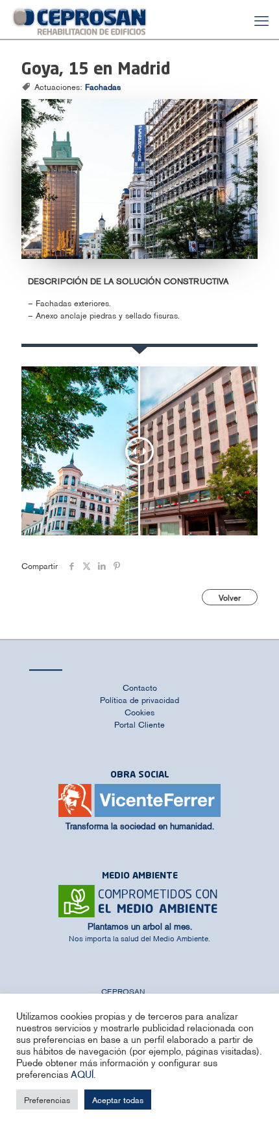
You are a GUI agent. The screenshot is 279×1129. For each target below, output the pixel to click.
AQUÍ (82, 1073)
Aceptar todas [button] (117, 1099)
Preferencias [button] (47, 1099)
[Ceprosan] (80, 19)
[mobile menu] (261, 19)
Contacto (140, 687)
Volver (230, 597)
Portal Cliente (139, 724)
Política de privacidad (139, 699)
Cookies (139, 712)
